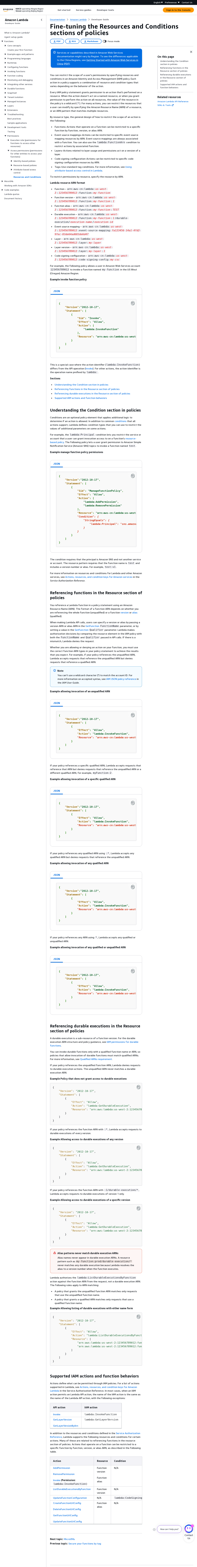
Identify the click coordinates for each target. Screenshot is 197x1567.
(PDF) (67, 63)
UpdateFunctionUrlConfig (67, 1521)
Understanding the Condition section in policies (81, 384)
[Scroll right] (116, 10)
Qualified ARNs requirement (96, 1059)
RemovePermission (63, 1474)
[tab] (57, 291)
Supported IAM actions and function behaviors (81, 397)
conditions (121, 421)
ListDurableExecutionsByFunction (72, 1489)
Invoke (89, 368)
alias (134, 612)
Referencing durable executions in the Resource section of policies (92, 393)
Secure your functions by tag (84, 1543)
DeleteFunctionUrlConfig (67, 1509)
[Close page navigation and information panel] (191, 51)
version (125, 612)
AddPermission (61, 1467)
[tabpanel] (96, 326)
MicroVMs (69, 1539)
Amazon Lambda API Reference (172, 101)
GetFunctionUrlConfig (65, 1515)
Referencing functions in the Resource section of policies (87, 389)
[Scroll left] (55, 10)
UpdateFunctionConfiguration (70, 1497)
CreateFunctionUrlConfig (67, 1503)
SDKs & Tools (164, 105)
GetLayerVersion (62, 1419)
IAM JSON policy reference (121, 678)
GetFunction (92, 626)
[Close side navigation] (41, 19)
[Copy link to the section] (47, 410)
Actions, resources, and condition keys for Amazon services (98, 576)
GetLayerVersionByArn (65, 1425)
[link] (100, 19)
